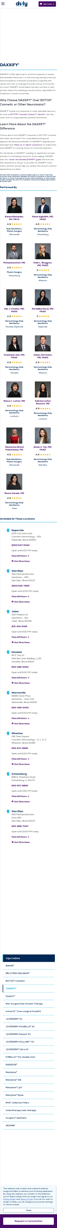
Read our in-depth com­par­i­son (28, 145)
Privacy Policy (9, 1199)
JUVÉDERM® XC (14, 1019)
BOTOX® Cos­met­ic (18, 114)
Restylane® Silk (13, 1080)
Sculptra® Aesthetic (16, 1118)
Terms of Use (26, 1199)
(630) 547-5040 (21, 545)
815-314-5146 (19, 626)
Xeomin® (41, 114)
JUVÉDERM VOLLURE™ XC (20, 1042)
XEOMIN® (10, 1125)
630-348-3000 (20, 707)
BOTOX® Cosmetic (15, 981)
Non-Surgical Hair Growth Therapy (24, 1004)
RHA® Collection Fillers (17, 1103)
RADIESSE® (11, 1064)
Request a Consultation (28, 1221)
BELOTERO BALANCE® (18, 973)
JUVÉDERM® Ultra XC (17, 1049)
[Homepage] (21, 4)
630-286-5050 (20, 667)
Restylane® (11, 1072)
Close (28, 1210)
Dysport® (10, 996)
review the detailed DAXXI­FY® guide (25, 159)
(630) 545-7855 (20, 585)
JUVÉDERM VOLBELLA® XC (20, 1026)
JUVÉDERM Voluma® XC (18, 1034)
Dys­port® (32, 114)
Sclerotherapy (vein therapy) (21, 1110)
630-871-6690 (20, 748)
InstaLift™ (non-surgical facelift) (23, 1011)
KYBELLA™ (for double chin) (20, 1057)
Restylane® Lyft (14, 1087)
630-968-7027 (20, 826)
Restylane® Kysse (14, 1095)
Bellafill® (10, 965)
